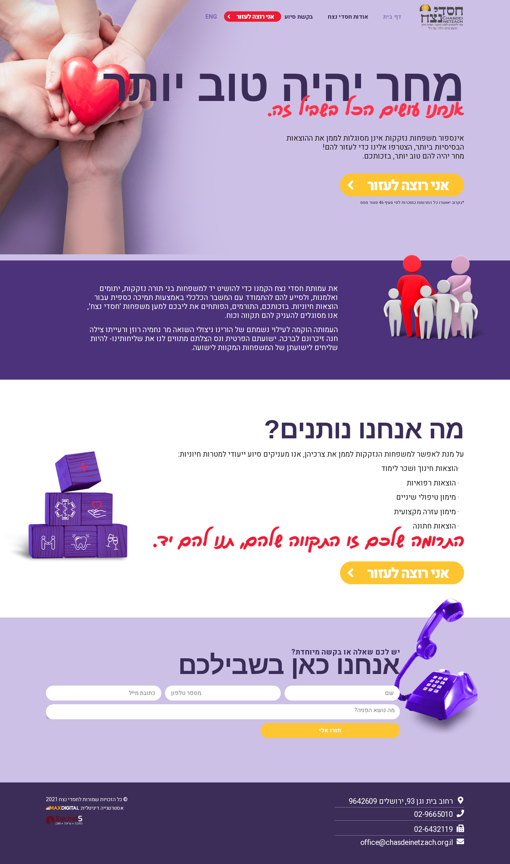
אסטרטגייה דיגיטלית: (101, 808)
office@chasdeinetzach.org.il (406, 842)
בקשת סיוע (298, 16)
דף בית (392, 16)
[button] (211, 16)
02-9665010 (433, 814)
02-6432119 (433, 829)
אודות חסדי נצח (348, 16)
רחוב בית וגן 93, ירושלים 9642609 (401, 801)
